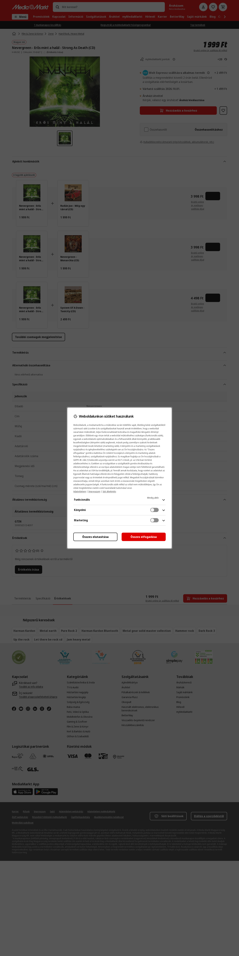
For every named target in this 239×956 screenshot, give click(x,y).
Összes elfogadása (144, 537)
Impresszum (94, 491)
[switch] (154, 510)
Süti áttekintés (109, 491)
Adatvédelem (79, 491)
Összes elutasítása (95, 537)
